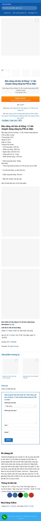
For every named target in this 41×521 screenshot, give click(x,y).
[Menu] (21, 4)
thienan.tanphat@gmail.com (15, 491)
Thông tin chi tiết (11, 120)
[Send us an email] (20, 495)
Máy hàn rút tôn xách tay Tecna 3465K (9, 377)
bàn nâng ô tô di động (9, 116)
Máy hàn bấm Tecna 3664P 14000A (30, 377)
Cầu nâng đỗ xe (15, 108)
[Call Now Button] (4, 517)
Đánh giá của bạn (10, 403)
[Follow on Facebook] (9, 495)
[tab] (20, 120)
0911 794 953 (11, 506)
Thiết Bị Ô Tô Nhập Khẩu (23, 516)
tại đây (11, 324)
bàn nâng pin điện (21, 116)
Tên (6, 425)
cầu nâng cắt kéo (33, 116)
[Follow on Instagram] (15, 495)
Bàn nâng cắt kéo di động (14, 114)
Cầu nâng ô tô (32, 13)
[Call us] (25, 495)
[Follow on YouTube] (31, 495)
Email (6, 432)
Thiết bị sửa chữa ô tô (19, 13)
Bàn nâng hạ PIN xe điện (30, 114)
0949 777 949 (28, 506)
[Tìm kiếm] (36, 8)
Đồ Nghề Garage (13, 346)
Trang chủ (7, 13)
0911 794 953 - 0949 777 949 (30, 489)
